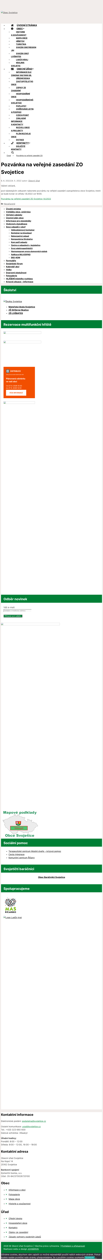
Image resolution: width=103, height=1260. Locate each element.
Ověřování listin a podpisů (22, 110)
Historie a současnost (18, 33)
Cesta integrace (16, 854)
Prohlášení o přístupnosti (73, 1246)
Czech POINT (22, 115)
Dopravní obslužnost (16, 272)
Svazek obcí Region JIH (23, 49)
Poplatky (21, 106)
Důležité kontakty (18, 148)
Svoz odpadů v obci (15, 227)
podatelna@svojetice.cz (34, 1121)
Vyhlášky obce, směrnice (18, 212)
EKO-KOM (15, 257)
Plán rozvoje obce (21, 135)
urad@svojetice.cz (31, 1126)
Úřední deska (23, 78)
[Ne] (96, 1258)
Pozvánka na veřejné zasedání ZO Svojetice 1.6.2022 (26, 199)
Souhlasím (90, 1258)
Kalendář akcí (12, 266)
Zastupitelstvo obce (22, 83)
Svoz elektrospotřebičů (22, 248)
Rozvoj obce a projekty (20, 129)
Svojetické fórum (14, 263)
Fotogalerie (11, 275)
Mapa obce (21, 38)
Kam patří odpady (19, 242)
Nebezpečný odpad (20, 236)
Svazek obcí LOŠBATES (20, 55)
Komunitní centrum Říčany (22, 857)
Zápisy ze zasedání (18, 89)
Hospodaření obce (20, 95)
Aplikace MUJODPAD (21, 254)
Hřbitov (20, 41)
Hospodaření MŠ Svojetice (22, 101)
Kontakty (22, 143)
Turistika (21, 44)
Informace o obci (17, 1190)
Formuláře (11, 260)
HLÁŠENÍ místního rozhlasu (19, 278)
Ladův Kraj (22, 59)
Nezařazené (9, 204)
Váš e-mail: (9, 607)
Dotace (20, 140)
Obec (19, 28)
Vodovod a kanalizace (16, 224)
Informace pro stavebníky (18, 221)
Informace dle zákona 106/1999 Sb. (21, 74)
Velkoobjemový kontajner (23, 230)
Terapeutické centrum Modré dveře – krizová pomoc (35, 851)
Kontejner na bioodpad (21, 233)
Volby (9, 269)
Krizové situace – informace (19, 281)
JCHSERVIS (33, 1249)
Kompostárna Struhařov (22, 239)
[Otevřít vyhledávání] (12, 152)
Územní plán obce (15, 218)
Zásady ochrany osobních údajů (25, 1237)
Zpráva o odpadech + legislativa (25, 245)
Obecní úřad (24, 69)
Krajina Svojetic (17, 64)
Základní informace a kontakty (18, 121)
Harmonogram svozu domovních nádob (29, 251)
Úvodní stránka (27, 25)
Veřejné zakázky (14, 215)
